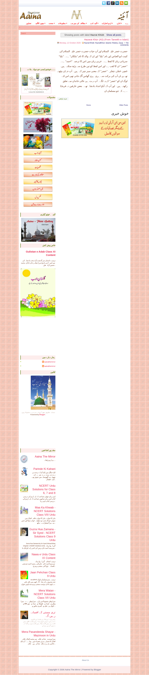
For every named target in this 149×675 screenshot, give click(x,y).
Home (88, 105)
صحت (52, 23)
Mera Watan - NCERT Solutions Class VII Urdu (44, 594)
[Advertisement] (37, 51)
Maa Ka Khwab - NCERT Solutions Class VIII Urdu (44, 511)
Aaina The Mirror (45, 456)
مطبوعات (62, 23)
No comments (124, 44)
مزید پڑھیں (63, 99)
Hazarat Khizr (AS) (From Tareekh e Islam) (106, 39)
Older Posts (123, 105)
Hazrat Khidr (89, 43)
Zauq (121, 43)
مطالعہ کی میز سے (78, 23)
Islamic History (112, 43)
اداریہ (119, 23)
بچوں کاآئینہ (40, 23)
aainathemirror (49, 362)
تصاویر (28, 23)
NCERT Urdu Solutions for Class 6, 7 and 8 (43, 489)
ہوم (127, 23)
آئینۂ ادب (94, 23)
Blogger (42, 414)
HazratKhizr (100, 43)
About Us (85, 660)
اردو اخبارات (107, 23)
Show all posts (113, 35)
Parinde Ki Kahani (44, 468)
